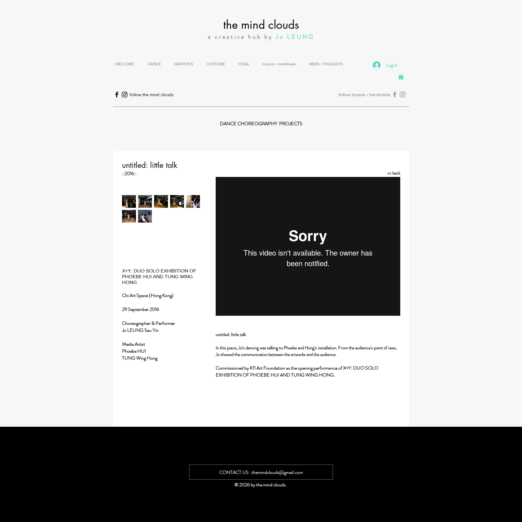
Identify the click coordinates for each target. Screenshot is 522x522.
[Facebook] (394, 94)
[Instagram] (402, 94)
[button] (401, 76)
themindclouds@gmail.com (277, 472)
